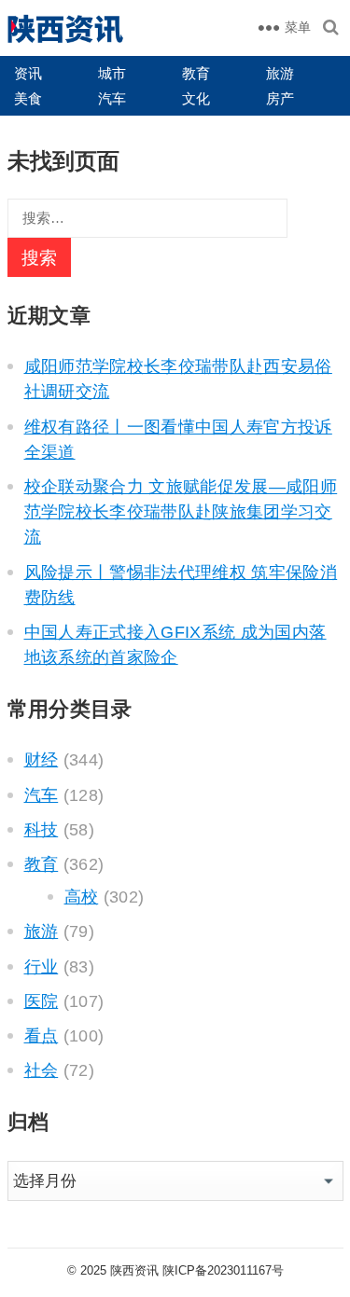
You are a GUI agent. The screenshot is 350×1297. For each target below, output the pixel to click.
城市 (112, 73)
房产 (280, 98)
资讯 (28, 73)
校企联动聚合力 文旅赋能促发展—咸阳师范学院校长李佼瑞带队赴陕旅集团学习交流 (181, 511)
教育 (196, 73)
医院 (41, 1001)
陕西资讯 (134, 1270)
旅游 (280, 73)
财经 (41, 760)
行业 (41, 967)
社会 (41, 1070)
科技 (41, 830)
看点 (41, 1036)
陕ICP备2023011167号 (223, 1270)
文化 (196, 98)
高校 (81, 897)
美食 (28, 98)
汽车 (112, 98)
